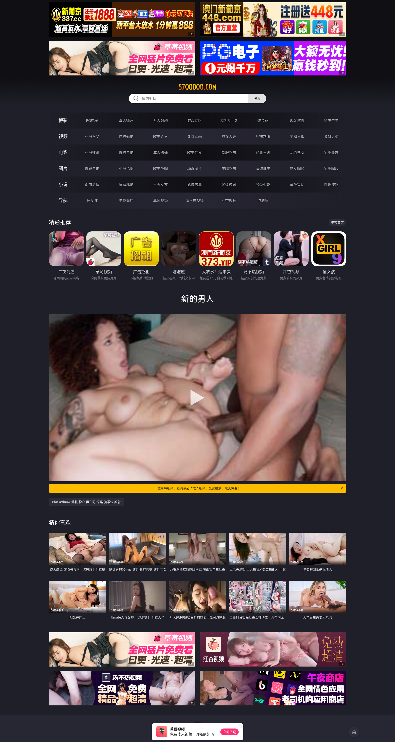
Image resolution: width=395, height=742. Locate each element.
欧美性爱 (194, 152)
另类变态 (331, 152)
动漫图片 (194, 168)
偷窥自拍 (92, 168)
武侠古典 (194, 184)
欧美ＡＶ (160, 136)
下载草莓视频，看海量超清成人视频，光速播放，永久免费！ (197, 488)
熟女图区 (297, 168)
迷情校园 (229, 184)
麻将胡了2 (228, 120)
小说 (63, 184)
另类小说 (263, 184)
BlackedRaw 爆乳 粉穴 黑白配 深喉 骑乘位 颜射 (86, 502)
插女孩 (92, 200)
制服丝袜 (229, 152)
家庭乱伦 (126, 184)
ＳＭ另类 (331, 136)
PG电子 (92, 120)
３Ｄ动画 (194, 136)
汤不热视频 (194, 200)
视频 (63, 136)
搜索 (257, 98)
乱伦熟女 (297, 152)
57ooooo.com (198, 86)
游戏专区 (194, 120)
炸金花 (262, 120)
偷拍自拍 (126, 152)
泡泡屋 (262, 200)
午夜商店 (126, 200)
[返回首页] (353, 731)
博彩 (63, 120)
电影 (63, 152)
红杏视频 (229, 200)
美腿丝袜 (229, 168)
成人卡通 (160, 152)
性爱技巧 (331, 184)
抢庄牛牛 (331, 120)
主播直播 (297, 136)
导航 (63, 200)
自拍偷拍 (126, 136)
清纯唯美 (263, 168)
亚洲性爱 (92, 152)
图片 (63, 168)
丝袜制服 (263, 136)
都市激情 (92, 184)
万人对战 (160, 120)
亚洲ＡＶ (92, 136)
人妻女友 (160, 184)
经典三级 (263, 152)
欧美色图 (160, 168)
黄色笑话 (297, 184)
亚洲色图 (126, 168)
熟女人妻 (229, 136)
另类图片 (331, 168)
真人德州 (126, 120)
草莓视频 (160, 200)
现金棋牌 (297, 120)
